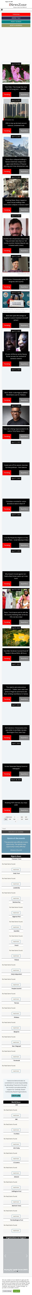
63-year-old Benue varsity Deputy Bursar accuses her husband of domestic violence (16, 356)
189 (10, 819)
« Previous (8, 817)
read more (16, 869)
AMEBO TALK (16, 18)
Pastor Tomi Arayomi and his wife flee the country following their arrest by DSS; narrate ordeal (16, 614)
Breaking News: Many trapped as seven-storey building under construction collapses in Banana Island (16, 202)
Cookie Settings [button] (7, 1291)
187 (26, 817)
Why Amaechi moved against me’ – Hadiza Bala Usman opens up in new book (16, 576)
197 (22, 819)
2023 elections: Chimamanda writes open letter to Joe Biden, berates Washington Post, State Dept (16, 730)
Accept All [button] (16, 1291)
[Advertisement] (16, 44)
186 (22, 817)
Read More (24, 95)
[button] (14, 1271)
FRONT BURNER (16, 22)
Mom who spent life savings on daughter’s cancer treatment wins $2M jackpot (16, 318)
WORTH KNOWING (16, 25)
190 (14, 819)
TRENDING (16, 14)
